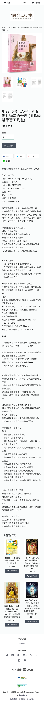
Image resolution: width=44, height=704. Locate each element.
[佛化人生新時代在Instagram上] (31, 656)
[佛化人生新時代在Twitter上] (7, 656)
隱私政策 (22, 699)
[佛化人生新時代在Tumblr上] (37, 656)
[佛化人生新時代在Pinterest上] (18, 656)
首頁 (3, 27)
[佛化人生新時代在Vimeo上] (25, 661)
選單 (8, 3)
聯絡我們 (22, 643)
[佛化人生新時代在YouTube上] (19, 661)
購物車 (37, 3)
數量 (4, 133)
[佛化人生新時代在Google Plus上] (24, 656)
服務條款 (13, 699)
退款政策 (30, 699)
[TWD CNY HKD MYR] (24, 2)
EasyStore (23, 695)
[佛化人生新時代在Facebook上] (12, 656)
